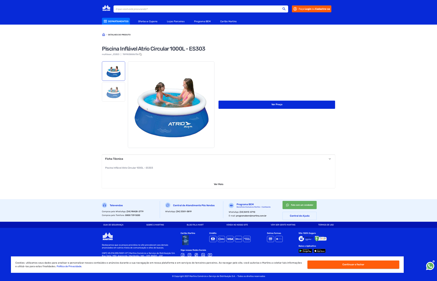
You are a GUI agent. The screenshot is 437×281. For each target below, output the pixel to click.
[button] (285, 9)
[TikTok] (196, 255)
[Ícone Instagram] (189, 255)
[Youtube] (210, 255)
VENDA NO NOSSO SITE (237, 225)
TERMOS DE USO (326, 225)
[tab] (113, 71)
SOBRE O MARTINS (155, 225)
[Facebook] (183, 255)
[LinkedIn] (203, 255)
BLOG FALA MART (195, 225)
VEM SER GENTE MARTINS (283, 225)
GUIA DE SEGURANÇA (113, 225)
